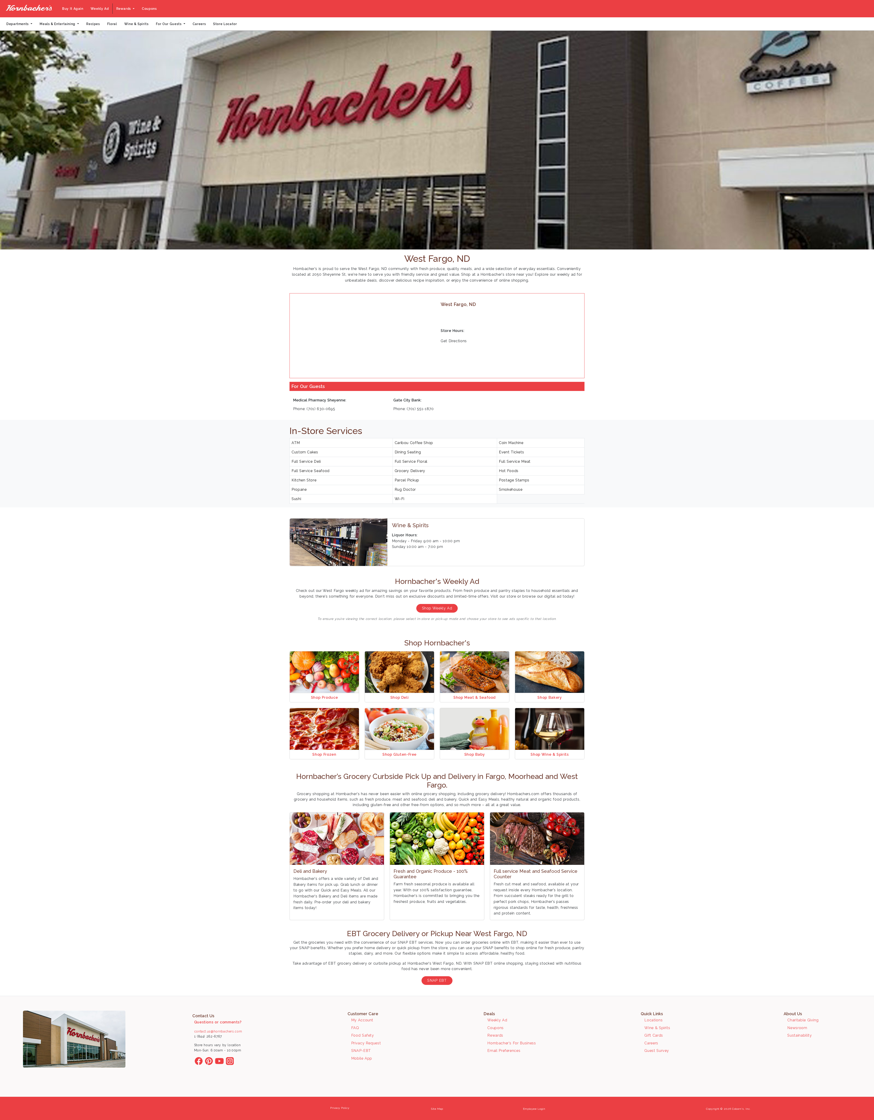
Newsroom (797, 1028)
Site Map (437, 1108)
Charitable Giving (802, 1020)
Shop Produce (324, 697)
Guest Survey (656, 1050)
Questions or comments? (218, 1022)
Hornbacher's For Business (511, 1043)
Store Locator (225, 24)
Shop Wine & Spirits (550, 754)
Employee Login (534, 1108)
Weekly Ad (100, 8)
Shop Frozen (324, 754)
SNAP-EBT (361, 1050)
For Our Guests (169, 24)
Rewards (124, 8)
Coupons (149, 8)
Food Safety (362, 1035)
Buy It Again (72, 8)
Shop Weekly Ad (437, 608)
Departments (18, 24)
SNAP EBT (437, 980)
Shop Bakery (549, 697)
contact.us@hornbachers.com (218, 1031)
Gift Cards (653, 1035)
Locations (653, 1020)
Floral (112, 24)
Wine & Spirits (136, 24)
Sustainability (799, 1035)
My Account (362, 1020)
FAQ (355, 1028)
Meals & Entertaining (58, 24)
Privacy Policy (339, 1108)
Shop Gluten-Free (399, 754)
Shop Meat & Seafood (474, 697)
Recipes (93, 24)
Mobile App (361, 1058)
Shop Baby (474, 754)
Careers (199, 24)
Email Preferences (503, 1050)
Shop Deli (399, 697)
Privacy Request (366, 1043)
